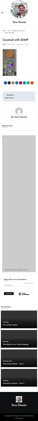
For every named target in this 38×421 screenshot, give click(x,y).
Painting (5, 322)
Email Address (8, 285)
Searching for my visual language (16, 344)
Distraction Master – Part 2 (13, 383)
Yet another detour (10, 325)
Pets (10, 361)
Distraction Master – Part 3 (13, 364)
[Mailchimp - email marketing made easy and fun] (24, 295)
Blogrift (29, 416)
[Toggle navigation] (2, 13)
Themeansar (19, 418)
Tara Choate (19, 22)
